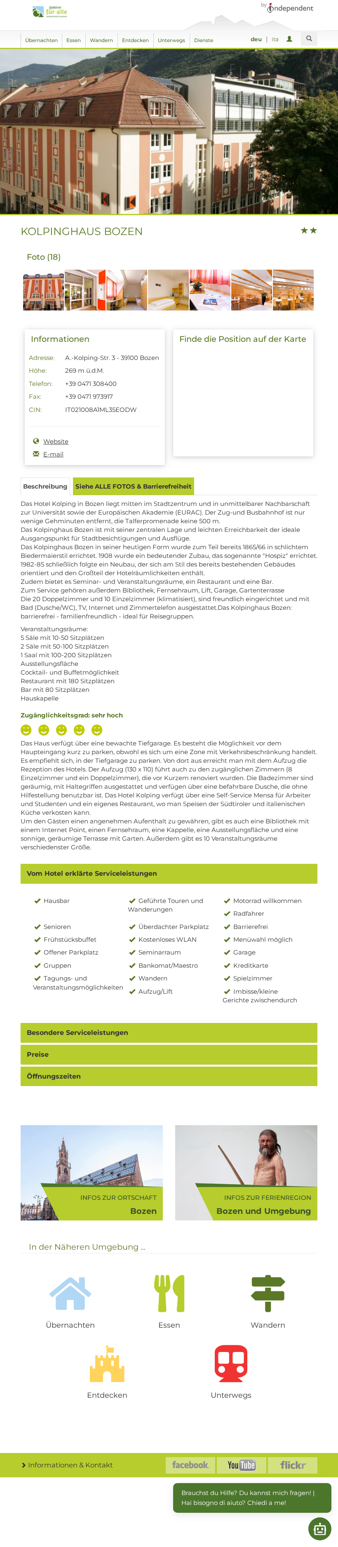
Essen (73, 40)
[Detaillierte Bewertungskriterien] (63, 731)
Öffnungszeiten (54, 1076)
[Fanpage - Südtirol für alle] (190, 1465)
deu (256, 39)
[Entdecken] (107, 1363)
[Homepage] (52, 11)
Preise (38, 1054)
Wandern (101, 40)
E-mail (53, 454)
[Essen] (169, 1293)
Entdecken (135, 40)
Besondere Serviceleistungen (77, 1033)
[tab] (169, 874)
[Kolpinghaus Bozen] (43, 294)
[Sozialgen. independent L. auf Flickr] (292, 1465)
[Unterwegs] (231, 1363)
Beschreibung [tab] (45, 486)
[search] (309, 39)
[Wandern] (268, 1293)
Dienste (203, 40)
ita (275, 39)
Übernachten (41, 40)
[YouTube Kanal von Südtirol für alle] (241, 1465)
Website (55, 441)
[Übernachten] (70, 1293)
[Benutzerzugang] (290, 39)
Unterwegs (171, 40)
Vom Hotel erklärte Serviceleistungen (92, 873)
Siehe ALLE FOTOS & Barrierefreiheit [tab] (133, 486)
